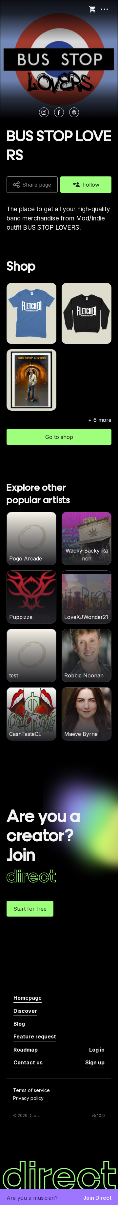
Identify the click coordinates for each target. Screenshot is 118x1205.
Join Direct (97, 1197)
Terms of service (31, 1090)
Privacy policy (28, 1098)
